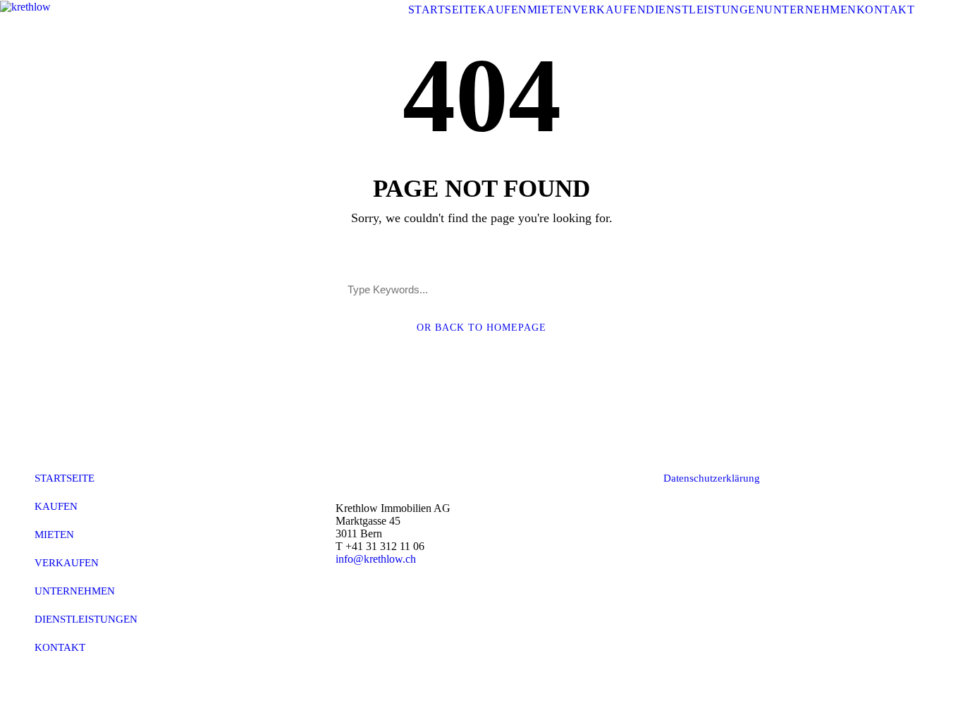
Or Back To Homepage (481, 327)
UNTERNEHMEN (810, 10)
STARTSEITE (443, 10)
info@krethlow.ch (376, 559)
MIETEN (549, 10)
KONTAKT (886, 10)
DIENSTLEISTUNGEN (705, 10)
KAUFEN (502, 10)
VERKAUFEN (609, 10)
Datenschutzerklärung (711, 478)
